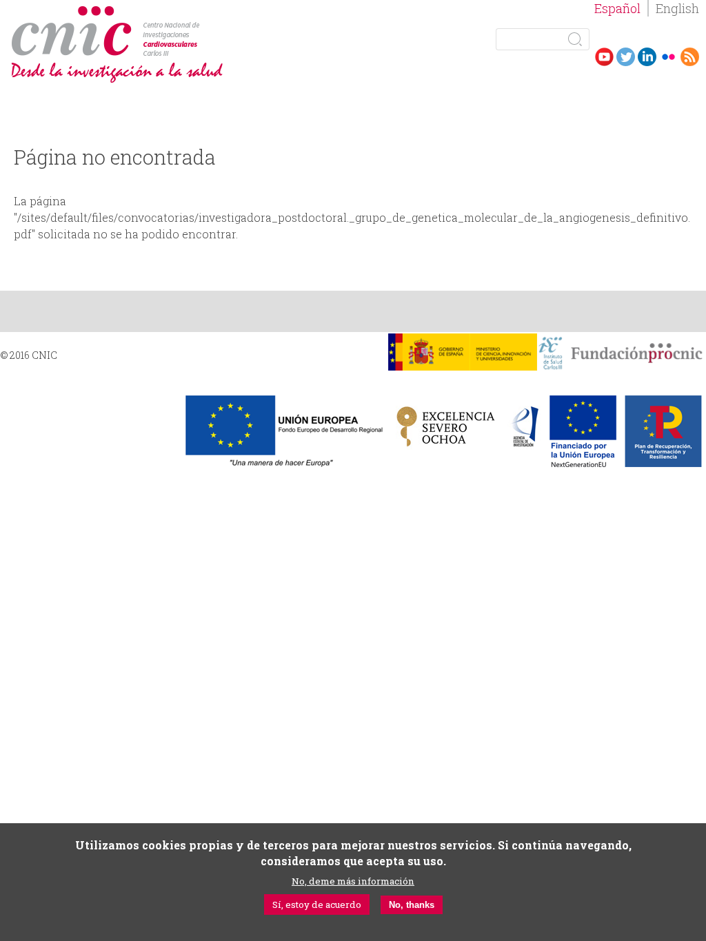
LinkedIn (647, 57)
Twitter (625, 57)
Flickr (668, 57)
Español (617, 8)
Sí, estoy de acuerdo (316, 904)
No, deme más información (353, 881)
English (677, 8)
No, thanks (411, 905)
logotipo (204, 13)
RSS (689, 57)
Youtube (604, 57)
